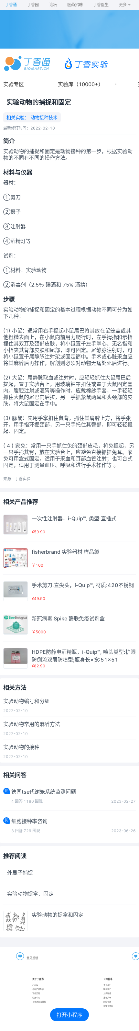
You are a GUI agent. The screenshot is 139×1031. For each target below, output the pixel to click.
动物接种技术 (43, 117)
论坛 (53, 4)
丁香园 (33, 4)
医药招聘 (75, 4)
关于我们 (107, 985)
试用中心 (36, 997)
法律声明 (107, 997)
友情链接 (107, 993)
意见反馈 (32, 958)
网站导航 (107, 1002)
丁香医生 (101, 4)
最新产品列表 (38, 989)
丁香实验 (36, 993)
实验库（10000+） (80, 84)
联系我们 (107, 989)
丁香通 (11, 4)
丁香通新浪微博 (39, 1002)
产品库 (35, 985)
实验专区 (13, 84)
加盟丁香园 (108, 1006)
